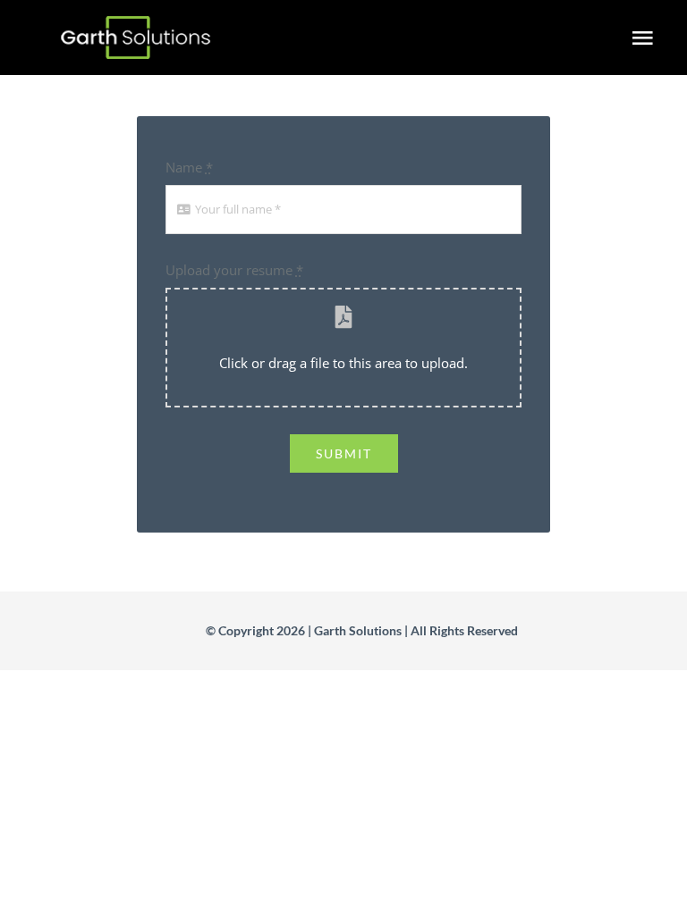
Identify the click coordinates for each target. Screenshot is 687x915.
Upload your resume (234, 270)
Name (189, 167)
